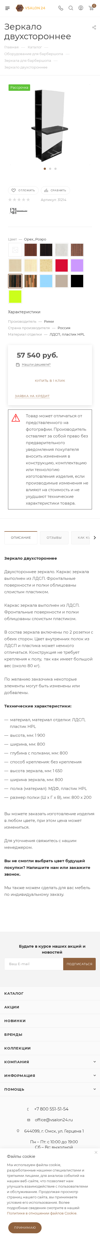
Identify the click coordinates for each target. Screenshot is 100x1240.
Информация (19, 1075)
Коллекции (17, 1048)
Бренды (13, 1034)
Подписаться (80, 964)
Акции (11, 1007)
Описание (21, 538)
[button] (44, 169)
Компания (16, 1062)
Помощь (14, 1089)
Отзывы (54, 538)
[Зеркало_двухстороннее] (50, 124)
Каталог (14, 993)
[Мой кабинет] (80, 8)
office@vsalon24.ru (54, 1119)
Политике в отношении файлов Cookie (42, 1213)
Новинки (15, 1021)
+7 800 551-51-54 (51, 1109)
